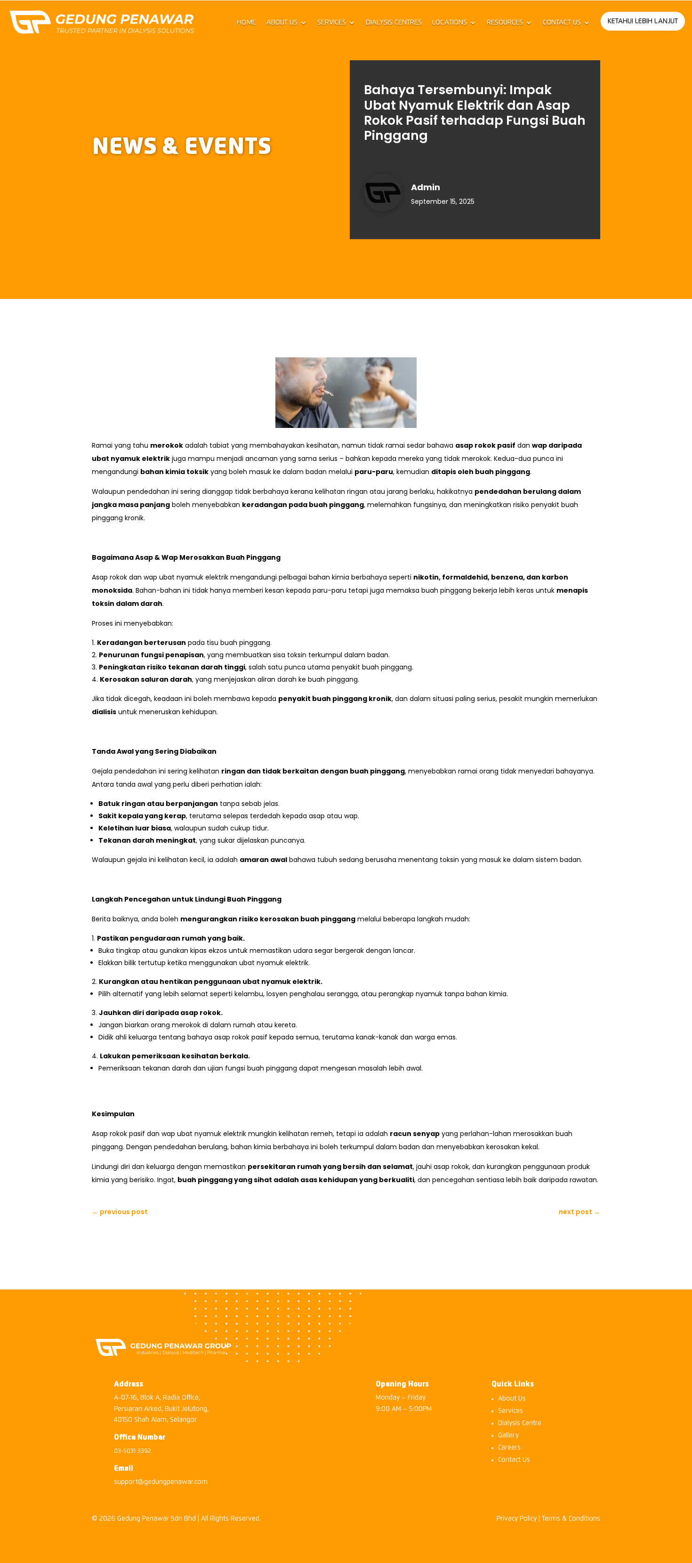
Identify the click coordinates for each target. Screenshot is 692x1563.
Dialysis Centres (394, 22)
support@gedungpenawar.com (161, 1482)
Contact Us (562, 22)
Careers (509, 1447)
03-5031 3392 (132, 1451)
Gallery (508, 1435)
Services (331, 22)
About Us (282, 22)
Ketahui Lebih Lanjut (643, 20)
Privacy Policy (517, 1518)
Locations (449, 22)
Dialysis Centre (519, 1423)
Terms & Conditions (571, 1518)
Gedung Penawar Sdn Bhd (156, 1518)
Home (246, 22)
